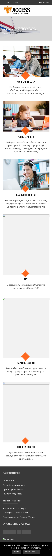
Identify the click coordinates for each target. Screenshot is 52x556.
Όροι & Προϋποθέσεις (13, 489)
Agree (16, 552)
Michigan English (26, 81)
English (7, 2)
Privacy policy (31, 552)
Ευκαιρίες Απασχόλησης (14, 485)
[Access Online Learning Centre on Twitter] (9, 532)
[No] (49, 549)
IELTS (26, 279)
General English (26, 363)
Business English (26, 447)
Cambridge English (26, 195)
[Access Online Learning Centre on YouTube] (28, 532)
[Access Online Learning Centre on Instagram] (14, 532)
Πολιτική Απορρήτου (12, 493)
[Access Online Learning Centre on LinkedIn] (24, 532)
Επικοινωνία (44, 2)
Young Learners (26, 137)
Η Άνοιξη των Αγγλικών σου (15, 512)
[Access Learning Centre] (17, 14)
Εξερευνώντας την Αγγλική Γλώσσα (19, 517)
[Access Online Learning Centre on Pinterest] (19, 532)
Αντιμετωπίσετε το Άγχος (15, 508)
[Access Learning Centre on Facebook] (5, 532)
